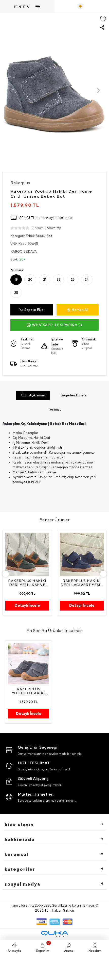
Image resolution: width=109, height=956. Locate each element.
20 (30, 279)
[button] (10, 90)
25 (16, 293)
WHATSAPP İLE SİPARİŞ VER (57, 325)
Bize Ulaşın (19, 824)
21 (44, 279)
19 (16, 279)
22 (59, 279)
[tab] (33, 395)
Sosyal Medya (22, 884)
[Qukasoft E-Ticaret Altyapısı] (54, 934)
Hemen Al (79, 310)
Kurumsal (17, 854)
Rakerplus (20, 182)
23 (73, 279)
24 (87, 279)
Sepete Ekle (34, 310)
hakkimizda (19, 839)
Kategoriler (20, 869)
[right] (103, 573)
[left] (6, 573)
